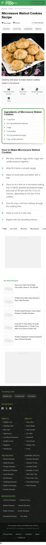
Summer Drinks (31, 466)
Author (37, 534)
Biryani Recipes (24, 505)
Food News (32, 396)
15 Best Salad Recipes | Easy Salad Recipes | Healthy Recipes (27, 312)
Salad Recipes (8, 463)
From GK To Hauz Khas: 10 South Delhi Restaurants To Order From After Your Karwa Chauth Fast (27, 326)
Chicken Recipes (9, 500)
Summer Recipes (32, 459)
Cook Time (17, 29)
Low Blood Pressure (10, 437)
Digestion (6, 445)
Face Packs (30, 441)
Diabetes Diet (8, 426)
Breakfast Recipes (10, 516)
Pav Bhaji (24, 516)
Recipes (4, 8)
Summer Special (32, 455)
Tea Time (13, 229)
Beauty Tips (30, 445)
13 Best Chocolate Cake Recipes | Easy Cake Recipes (27, 299)
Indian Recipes (9, 496)
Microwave (34, 229)
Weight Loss (7, 396)
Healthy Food (8, 441)
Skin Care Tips (31, 474)
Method (38, 29)
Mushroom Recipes (10, 470)
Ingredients (28, 29)
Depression (7, 433)
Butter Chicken (8, 511)
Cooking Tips (19, 396)
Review (17, 23)
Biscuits (24, 229)
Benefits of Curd (32, 470)
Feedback (28, 534)
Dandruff (29, 437)
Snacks (10, 8)
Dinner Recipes (9, 459)
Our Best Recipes (11, 281)
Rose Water (30, 426)
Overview (6, 29)
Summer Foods (31, 463)
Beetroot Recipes (9, 485)
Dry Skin (29, 433)
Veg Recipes (7, 455)
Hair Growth (30, 430)
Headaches (7, 449)
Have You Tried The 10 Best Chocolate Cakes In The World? (26, 286)
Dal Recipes (7, 478)
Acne (28, 449)
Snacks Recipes (9, 489)
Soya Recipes (8, 474)
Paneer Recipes (9, 466)
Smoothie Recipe (32, 482)
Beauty (28, 418)
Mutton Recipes (9, 505)
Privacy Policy (7, 534)
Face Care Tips (32, 478)
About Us (19, 534)
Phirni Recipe (31, 485)
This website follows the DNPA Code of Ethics (23, 525)
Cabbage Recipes (10, 482)
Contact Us (21, 537)
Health (5, 418)
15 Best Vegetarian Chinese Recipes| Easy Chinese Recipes (28, 338)
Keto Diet (6, 430)
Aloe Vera (30, 422)
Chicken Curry (25, 500)
